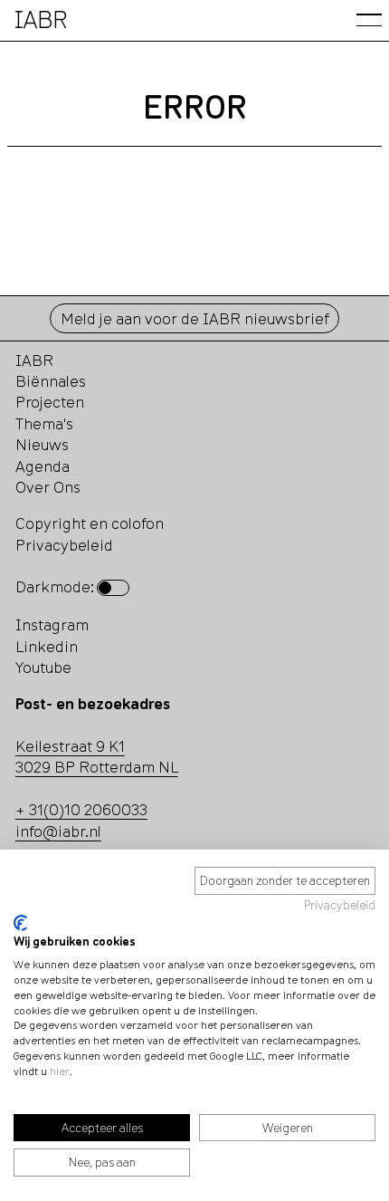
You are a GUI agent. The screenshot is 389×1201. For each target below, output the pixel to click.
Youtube (43, 667)
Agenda (42, 466)
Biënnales (50, 381)
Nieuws (42, 444)
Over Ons (48, 487)
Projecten (49, 401)
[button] (369, 20)
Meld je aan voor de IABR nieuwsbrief (195, 318)
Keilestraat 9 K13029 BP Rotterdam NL (96, 756)
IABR (34, 360)
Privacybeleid (339, 905)
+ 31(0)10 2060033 (81, 809)
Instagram (52, 624)
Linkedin (46, 646)
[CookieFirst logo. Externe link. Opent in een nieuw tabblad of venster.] (20, 923)
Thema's (44, 423)
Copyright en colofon (89, 523)
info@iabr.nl (58, 831)
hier (60, 1071)
